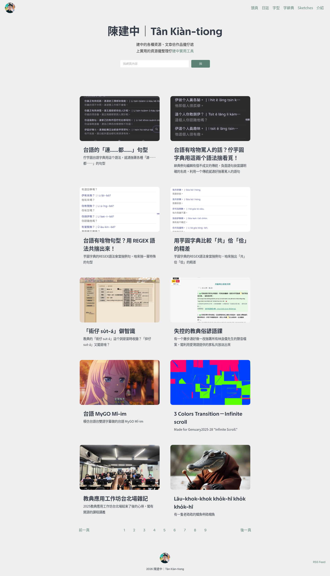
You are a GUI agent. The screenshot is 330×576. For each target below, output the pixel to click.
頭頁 (254, 8)
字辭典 (288, 8)
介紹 (320, 8)
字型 (276, 8)
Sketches (305, 8)
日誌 (265, 8)
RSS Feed (319, 562)
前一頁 (84, 530)
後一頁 (245, 530)
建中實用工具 (183, 51)
